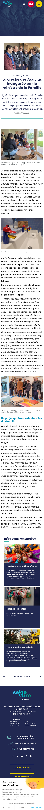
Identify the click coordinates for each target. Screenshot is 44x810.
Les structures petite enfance (21, 566)
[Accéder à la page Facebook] (13, 756)
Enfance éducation (16, 609)
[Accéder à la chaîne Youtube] (22, 756)
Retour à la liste (23, 676)
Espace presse (23, 767)
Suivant (40, 676)
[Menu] (39, 3)
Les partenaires (23, 776)
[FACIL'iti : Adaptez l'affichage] (31, 4)
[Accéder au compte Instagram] (26, 756)
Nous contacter (25, 749)
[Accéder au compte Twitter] (17, 756)
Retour (3, 676)
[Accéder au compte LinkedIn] (31, 756)
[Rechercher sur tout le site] (24, 4)
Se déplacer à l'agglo (25, 743)
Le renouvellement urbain (19, 647)
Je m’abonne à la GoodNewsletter (25, 737)
